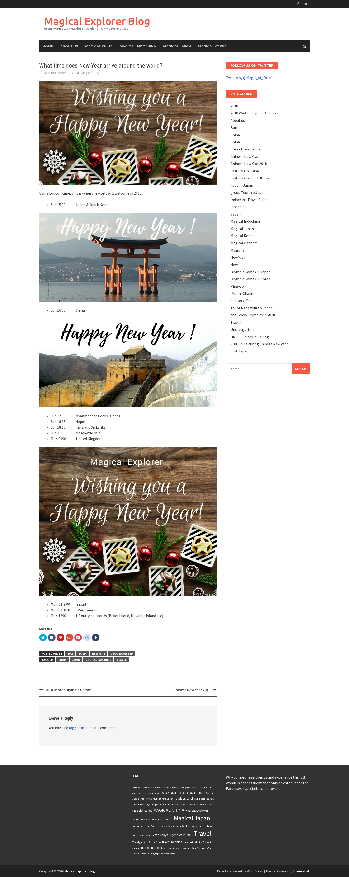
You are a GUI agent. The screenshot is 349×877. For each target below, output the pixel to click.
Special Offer (241, 300)
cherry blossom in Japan (193, 787)
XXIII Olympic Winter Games (160, 853)
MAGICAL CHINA (168, 810)
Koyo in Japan (187, 804)
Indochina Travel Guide (249, 199)
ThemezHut (301, 871)
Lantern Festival (204, 804)
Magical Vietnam (244, 242)
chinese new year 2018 (155, 793)
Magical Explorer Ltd (143, 819)
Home (48, 46)
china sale (137, 793)
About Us (69, 46)
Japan (83, 653)
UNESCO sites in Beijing (250, 336)
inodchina (238, 206)
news (164, 826)
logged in (76, 727)
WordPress (255, 871)
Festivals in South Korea (250, 178)
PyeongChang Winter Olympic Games (186, 826)
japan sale (160, 804)
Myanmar (238, 250)
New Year (98, 653)
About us (238, 120)
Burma (236, 127)
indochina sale (206, 798)
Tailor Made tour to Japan (252, 307)
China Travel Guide (245, 149)
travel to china (172, 842)
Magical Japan (177, 46)
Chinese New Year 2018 (192, 689)
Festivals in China (245, 171)
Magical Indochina (138, 46)
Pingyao (237, 286)
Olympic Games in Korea (250, 279)
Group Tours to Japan (162, 798)
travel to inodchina (193, 842)
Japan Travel (173, 804)
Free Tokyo (145, 798)
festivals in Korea (196, 793)
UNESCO (144, 847)
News (235, 264)
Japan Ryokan (147, 804)
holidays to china (186, 798)
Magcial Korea (142, 810)
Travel (122, 659)
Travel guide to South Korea (146, 842)
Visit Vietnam (199, 847)
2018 (70, 653)
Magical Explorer (98, 659)
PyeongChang (242, 293)
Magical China (99, 46)
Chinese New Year (245, 156)
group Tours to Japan (248, 192)
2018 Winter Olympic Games (68, 689)
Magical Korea (212, 46)
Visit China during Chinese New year (259, 344)
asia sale (166, 787)
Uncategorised (121, 653)
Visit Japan (239, 351)
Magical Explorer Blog (97, 21)
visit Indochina (183, 847)
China (235, 134)
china (62, 659)
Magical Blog (90, 72)
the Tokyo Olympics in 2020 (253, 315)
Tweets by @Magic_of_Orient (250, 77)
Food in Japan (242, 185)
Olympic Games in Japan (250, 271)
